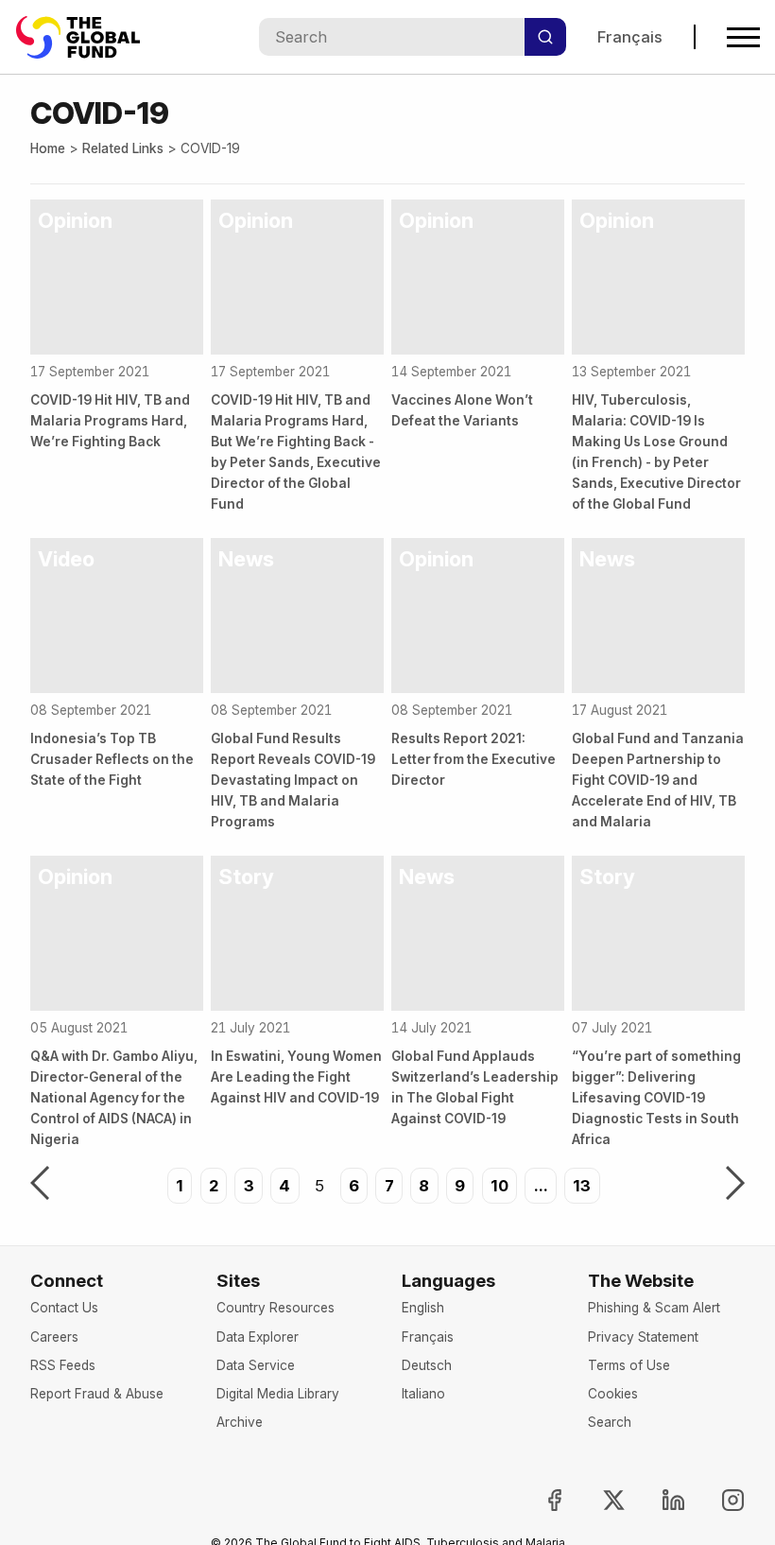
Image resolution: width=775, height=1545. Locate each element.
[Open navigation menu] (743, 37)
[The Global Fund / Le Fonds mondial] (87, 37)
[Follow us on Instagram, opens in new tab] (717, 1500)
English (423, 1307)
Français (630, 36)
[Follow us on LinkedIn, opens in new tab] (657, 1500)
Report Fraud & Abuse (97, 1393)
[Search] (545, 37)
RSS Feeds (62, 1365)
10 (499, 1185)
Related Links (123, 148)
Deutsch (427, 1365)
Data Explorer (257, 1337)
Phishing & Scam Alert (654, 1307)
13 (582, 1185)
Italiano (423, 1393)
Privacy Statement (643, 1337)
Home (47, 148)
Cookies (613, 1393)
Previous (39, 1185)
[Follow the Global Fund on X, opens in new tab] (598, 1500)
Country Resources (275, 1307)
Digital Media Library (277, 1393)
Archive (239, 1422)
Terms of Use (629, 1365)
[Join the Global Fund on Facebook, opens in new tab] (538, 1500)
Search (609, 1422)
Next (735, 1185)
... (541, 1185)
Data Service (255, 1365)
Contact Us (64, 1307)
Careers (54, 1337)
